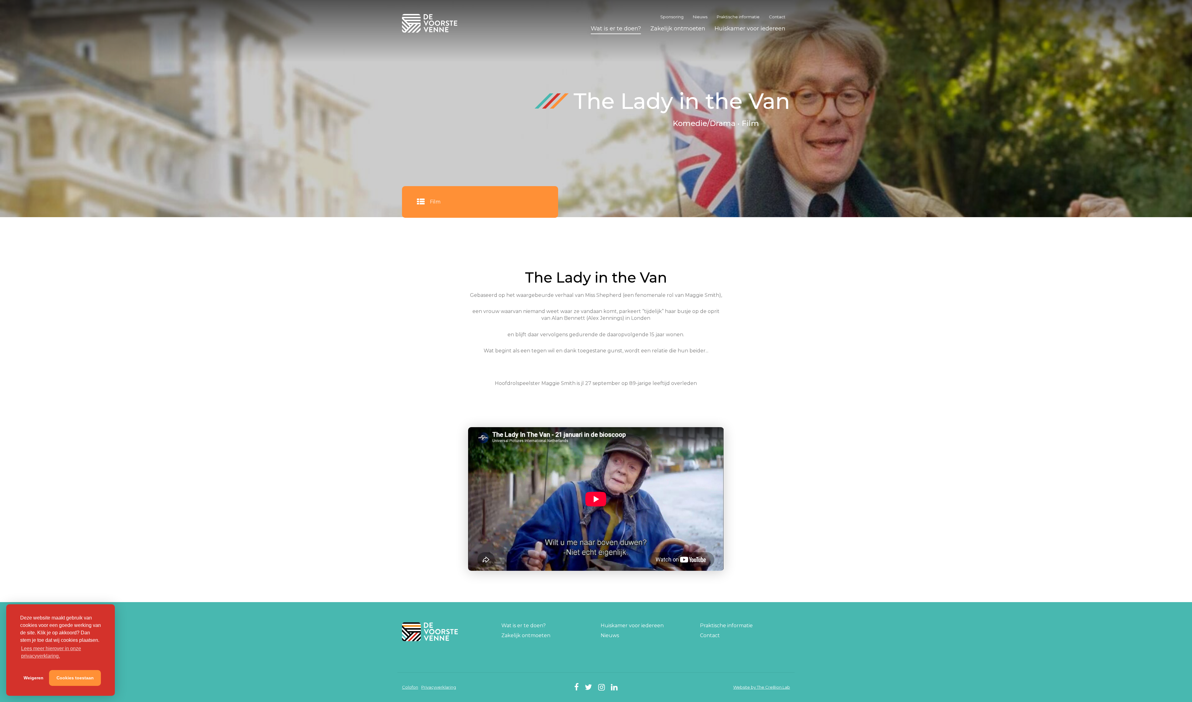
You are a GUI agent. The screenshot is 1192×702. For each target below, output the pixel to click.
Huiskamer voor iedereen (750, 28)
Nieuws (700, 16)
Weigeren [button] (33, 677)
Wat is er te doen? (616, 28)
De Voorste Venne (430, 23)
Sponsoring (672, 16)
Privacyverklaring (438, 687)
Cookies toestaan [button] (75, 677)
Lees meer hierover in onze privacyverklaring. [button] (51, 652)
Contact (777, 16)
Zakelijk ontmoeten (677, 28)
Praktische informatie (738, 16)
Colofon (410, 687)
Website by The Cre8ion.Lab (761, 687)
